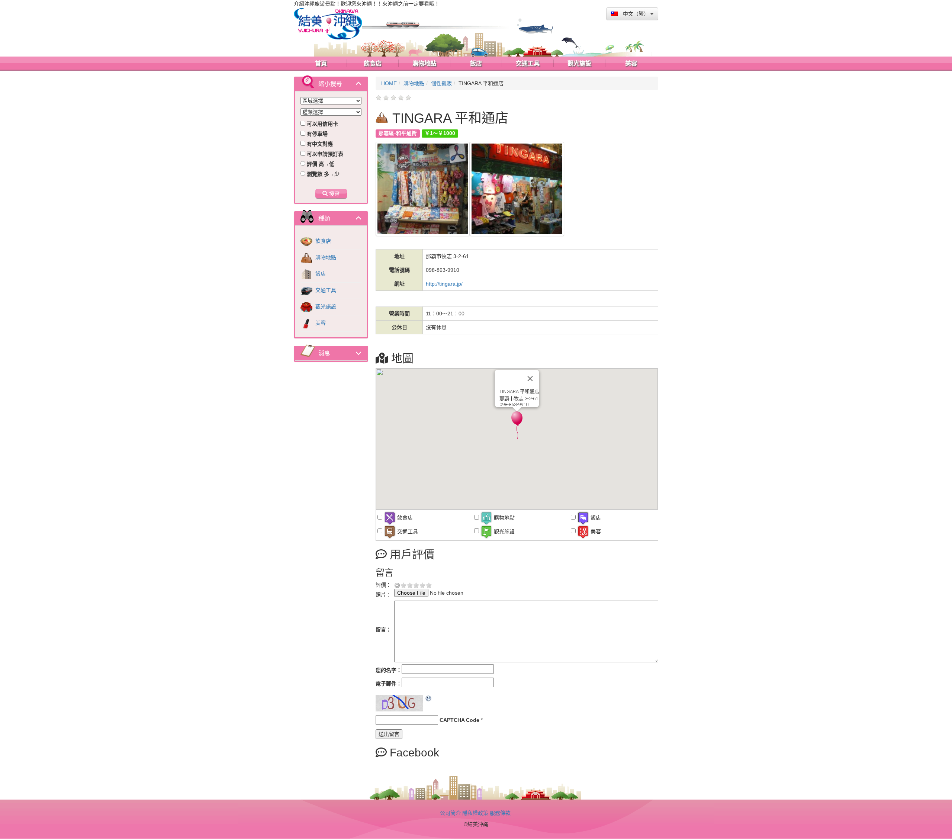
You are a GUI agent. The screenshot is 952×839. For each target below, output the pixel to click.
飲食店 (322, 241)
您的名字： (389, 670)
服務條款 (500, 813)
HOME (389, 83)
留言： (383, 630)
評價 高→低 (319, 164)
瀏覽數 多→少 (322, 174)
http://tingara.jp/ (444, 284)
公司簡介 (450, 813)
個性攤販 (441, 83)
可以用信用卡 (321, 124)
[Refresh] (429, 698)
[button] (516, 425)
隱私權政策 (475, 813)
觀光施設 (325, 306)
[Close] (530, 379)
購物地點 (325, 257)
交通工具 (325, 290)
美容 (320, 323)
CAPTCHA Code (459, 720)
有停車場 (316, 134)
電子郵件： (389, 684)
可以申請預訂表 (324, 154)
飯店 (320, 274)
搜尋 (334, 194)
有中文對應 (319, 144)
